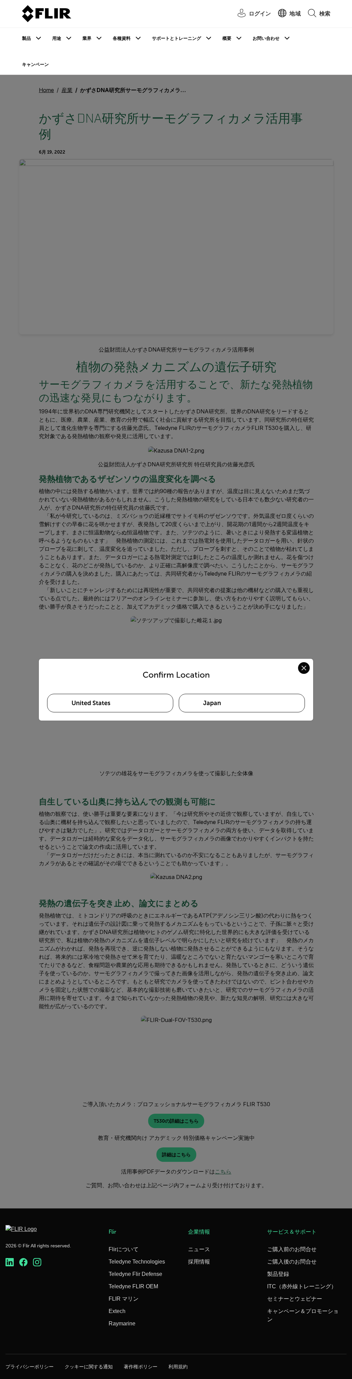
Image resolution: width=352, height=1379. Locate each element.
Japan (212, 703)
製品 (26, 38)
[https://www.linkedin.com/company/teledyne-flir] (10, 1262)
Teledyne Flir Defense (135, 1274)
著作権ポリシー (140, 1366)
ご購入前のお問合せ (292, 1249)
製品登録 (278, 1274)
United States (91, 703)
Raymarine (122, 1323)
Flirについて (124, 1249)
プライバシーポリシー (30, 1366)
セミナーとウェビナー (294, 1299)
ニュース (199, 1249)
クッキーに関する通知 (89, 1366)
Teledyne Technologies (137, 1262)
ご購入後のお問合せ (292, 1262)
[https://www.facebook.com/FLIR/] (23, 1262)
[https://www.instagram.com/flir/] (37, 1262)
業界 (86, 38)
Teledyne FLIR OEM (133, 1286)
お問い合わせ (266, 38)
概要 (226, 38)
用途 (56, 38)
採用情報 (199, 1262)
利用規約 (178, 1366)
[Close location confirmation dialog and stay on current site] (304, 668)
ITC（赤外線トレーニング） (302, 1286)
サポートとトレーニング (176, 38)
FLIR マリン (124, 1299)
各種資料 (122, 38)
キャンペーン (35, 64)
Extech (117, 1311)
